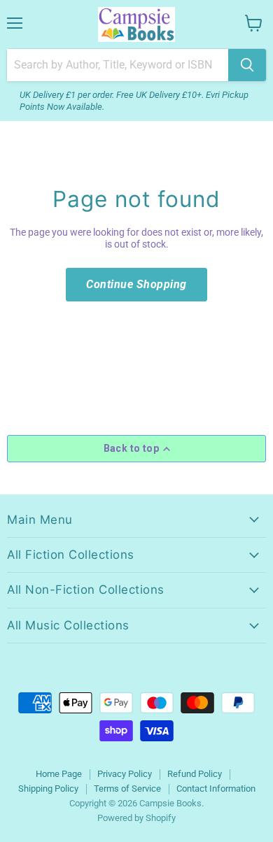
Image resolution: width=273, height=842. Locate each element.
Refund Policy (194, 774)
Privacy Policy (124, 774)
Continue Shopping (136, 284)
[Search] (247, 65)
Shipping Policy (48, 788)
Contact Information (215, 788)
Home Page (59, 774)
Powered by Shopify (136, 818)
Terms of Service (127, 788)
